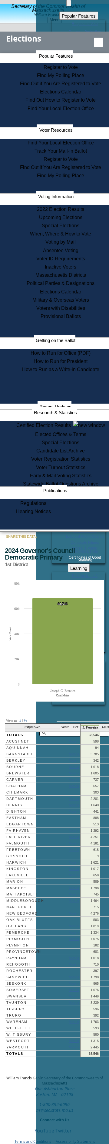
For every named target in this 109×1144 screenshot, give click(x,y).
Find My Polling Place (60, 75)
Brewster (18, 773)
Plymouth (17, 939)
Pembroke (18, 932)
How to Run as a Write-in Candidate (60, 369)
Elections (23, 38)
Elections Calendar (60, 91)
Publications (55, 490)
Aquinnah (17, 748)
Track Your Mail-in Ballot (61, 151)
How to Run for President (61, 361)
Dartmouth (19, 798)
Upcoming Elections (60, 217)
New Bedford (22, 913)
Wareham (17, 1022)
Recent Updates (55, 406)
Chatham (16, 786)
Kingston (17, 869)
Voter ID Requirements (60, 258)
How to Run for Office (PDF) (61, 353)
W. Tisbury (18, 1034)
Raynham (16, 958)
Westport (18, 1041)
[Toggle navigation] (98, 42)
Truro (13, 1015)
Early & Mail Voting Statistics (60, 475)
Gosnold (17, 856)
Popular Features (56, 56)
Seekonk (16, 983)
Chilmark (17, 792)
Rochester (19, 971)
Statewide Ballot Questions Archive (60, 483)
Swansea (16, 996)
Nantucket (19, 907)
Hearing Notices (33, 511)
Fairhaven (18, 830)
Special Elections (60, 225)
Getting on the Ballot (55, 340)
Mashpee (16, 888)
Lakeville (17, 875)
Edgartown (20, 824)
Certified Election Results (44, 425)
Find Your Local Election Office (61, 108)
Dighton (16, 811)
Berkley (15, 760)
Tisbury (15, 1009)
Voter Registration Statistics (60, 459)
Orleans (16, 926)
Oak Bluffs (19, 920)
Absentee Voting (60, 250)
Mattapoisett (22, 894)
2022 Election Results (60, 209)
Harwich (16, 862)
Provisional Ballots (61, 316)
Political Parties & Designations (60, 283)
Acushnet (17, 741)
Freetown (18, 849)
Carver (15, 779)
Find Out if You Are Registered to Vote (60, 83)
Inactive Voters (60, 266)
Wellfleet (18, 1028)
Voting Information (56, 196)
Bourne (15, 767)
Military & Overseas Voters (60, 300)
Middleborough (25, 900)
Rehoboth (18, 964)
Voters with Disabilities (60, 308)
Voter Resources (56, 130)
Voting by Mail (60, 242)
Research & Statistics (55, 412)
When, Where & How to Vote (60, 233)
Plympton (17, 945)
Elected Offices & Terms (60, 434)
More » (74, 741)
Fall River (18, 837)
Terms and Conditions (33, 1141)
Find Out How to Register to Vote (60, 100)
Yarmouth (18, 1047)
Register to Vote (61, 67)
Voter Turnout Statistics (60, 467)
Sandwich (17, 977)
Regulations (33, 503)
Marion (14, 881)
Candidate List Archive (60, 450)
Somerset (18, 990)
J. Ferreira (90, 727)
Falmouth (17, 843)
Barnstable (20, 754)
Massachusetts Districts (60, 275)
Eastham (16, 818)
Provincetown (23, 951)
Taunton (16, 1002)
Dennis (14, 805)
